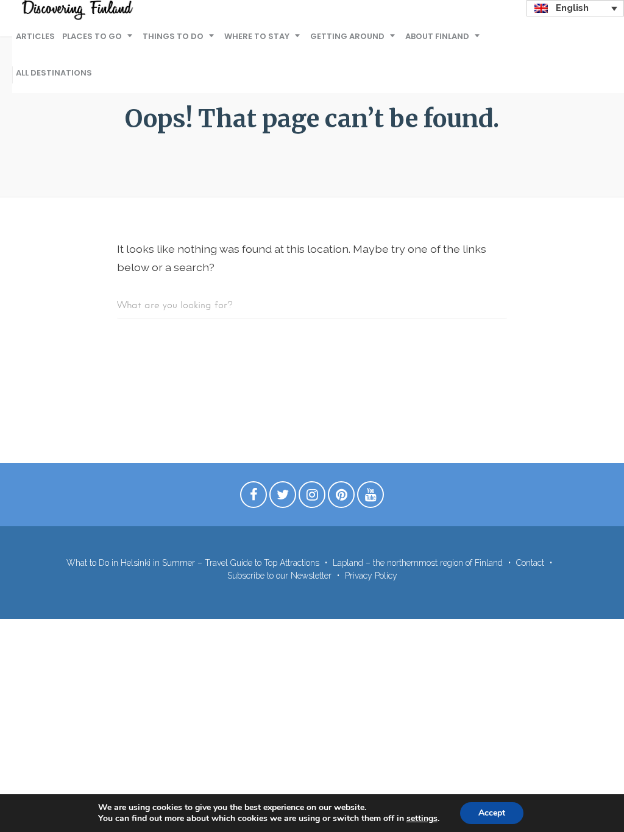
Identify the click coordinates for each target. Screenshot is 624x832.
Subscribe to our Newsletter (279, 575)
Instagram (312, 497)
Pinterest (341, 497)
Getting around (347, 36)
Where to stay (256, 36)
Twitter (283, 497)
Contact (530, 563)
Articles (35, 36)
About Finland (437, 36)
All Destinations (54, 73)
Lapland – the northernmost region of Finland (418, 563)
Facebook (253, 497)
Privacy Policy (371, 575)
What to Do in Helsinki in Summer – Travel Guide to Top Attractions (192, 563)
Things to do (173, 36)
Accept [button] (491, 813)
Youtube (370, 497)
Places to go (92, 36)
